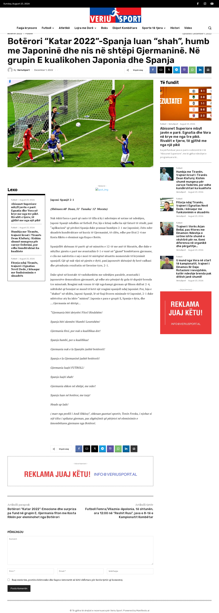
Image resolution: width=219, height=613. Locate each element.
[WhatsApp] (192, 70)
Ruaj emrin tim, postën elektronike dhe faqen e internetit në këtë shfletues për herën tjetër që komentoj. (67, 579)
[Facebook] (197, 4)
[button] (210, 28)
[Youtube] (212, 4)
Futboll (29, 33)
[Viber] (184, 70)
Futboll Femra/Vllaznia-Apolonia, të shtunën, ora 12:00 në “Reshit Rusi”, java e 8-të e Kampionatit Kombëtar (119, 513)
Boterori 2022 (15, 33)
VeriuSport (23, 70)
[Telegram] (176, 70)
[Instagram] (205, 4)
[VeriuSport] (11, 69)
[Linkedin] (200, 70)
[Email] (160, 70)
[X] (168, 70)
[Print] (208, 70)
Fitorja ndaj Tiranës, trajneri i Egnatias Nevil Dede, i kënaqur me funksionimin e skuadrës (25, 269)
